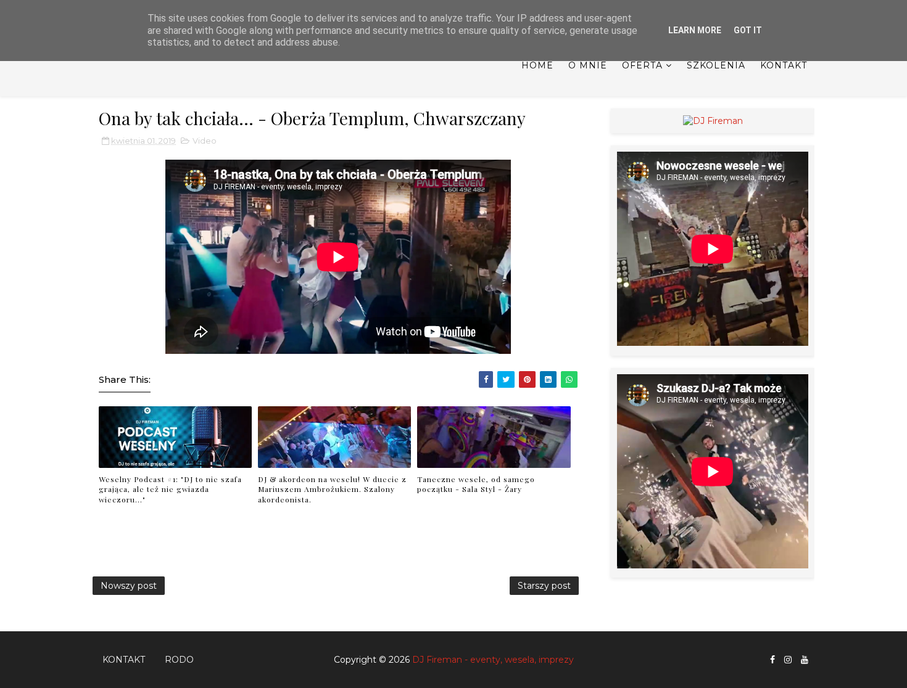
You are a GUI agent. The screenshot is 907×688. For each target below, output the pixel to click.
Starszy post (544, 585)
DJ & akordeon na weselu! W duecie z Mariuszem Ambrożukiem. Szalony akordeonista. (332, 489)
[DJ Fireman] (713, 120)
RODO (179, 659)
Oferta (642, 65)
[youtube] (804, 660)
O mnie (587, 65)
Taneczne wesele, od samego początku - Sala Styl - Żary (476, 484)
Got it (748, 30)
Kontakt (783, 65)
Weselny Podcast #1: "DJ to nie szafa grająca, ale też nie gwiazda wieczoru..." (170, 489)
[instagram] (788, 660)
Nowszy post (129, 585)
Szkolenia (716, 65)
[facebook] (772, 660)
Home (537, 65)
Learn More (694, 30)
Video (205, 140)
